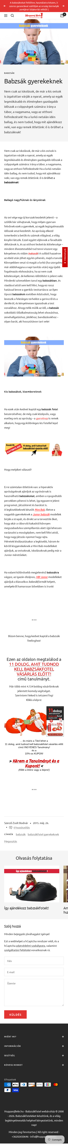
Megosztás (10, 841)
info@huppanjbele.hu (43, 1136)
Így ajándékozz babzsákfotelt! (26, 908)
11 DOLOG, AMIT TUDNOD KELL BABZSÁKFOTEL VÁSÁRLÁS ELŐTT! (34, 669)
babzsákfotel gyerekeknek (43, 834)
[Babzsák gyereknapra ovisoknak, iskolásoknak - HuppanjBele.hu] (34, 338)
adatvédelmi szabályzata (30, 945)
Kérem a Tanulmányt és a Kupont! (36, 763)
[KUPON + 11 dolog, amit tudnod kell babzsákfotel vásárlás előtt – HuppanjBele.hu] (34, 708)
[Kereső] (12, 15)
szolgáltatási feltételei (17, 950)
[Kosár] (62, 15)
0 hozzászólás (22, 827)
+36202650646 (20, 1136)
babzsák (9, 73)
